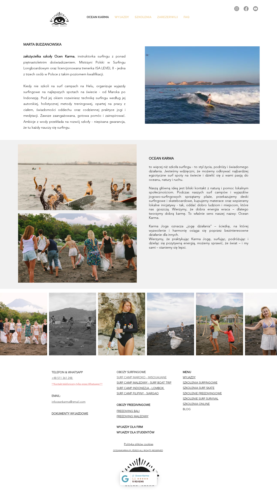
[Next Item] (270, 324)
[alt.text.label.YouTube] (255, 8)
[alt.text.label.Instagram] (236, 8)
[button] (143, 17)
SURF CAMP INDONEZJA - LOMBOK (141, 388)
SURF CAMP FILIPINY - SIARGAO (138, 393)
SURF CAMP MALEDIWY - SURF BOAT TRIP (144, 382)
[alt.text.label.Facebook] (246, 8)
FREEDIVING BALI (128, 411)
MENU (187, 372)
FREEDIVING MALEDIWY (132, 416)
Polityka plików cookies (138, 444)
